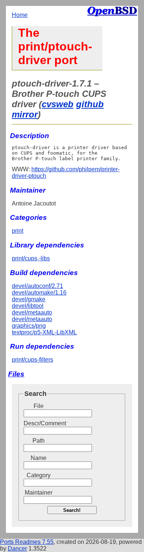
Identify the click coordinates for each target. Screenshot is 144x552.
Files (16, 374)
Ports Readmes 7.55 (27, 542)
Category (39, 475)
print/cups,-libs (31, 258)
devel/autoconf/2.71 (37, 286)
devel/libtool (28, 306)
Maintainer (38, 492)
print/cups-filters (32, 359)
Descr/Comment (38, 423)
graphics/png (29, 326)
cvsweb (57, 104)
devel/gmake (28, 299)
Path (38, 440)
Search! (71, 510)
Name (39, 458)
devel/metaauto (32, 312)
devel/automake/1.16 (39, 292)
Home (20, 15)
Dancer (17, 548)
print (17, 231)
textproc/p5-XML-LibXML (44, 332)
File (39, 406)
